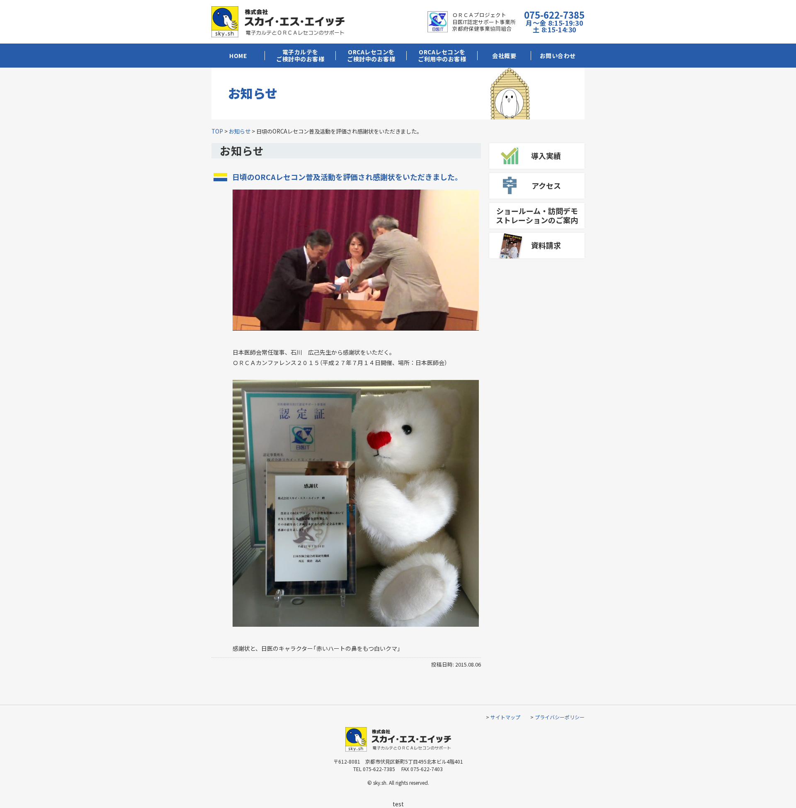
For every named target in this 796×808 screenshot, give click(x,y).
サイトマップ (505, 717)
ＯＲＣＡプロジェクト (479, 15)
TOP (217, 131)
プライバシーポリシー (560, 717)
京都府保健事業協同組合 (482, 28)
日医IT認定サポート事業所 (484, 22)
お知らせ (239, 131)
